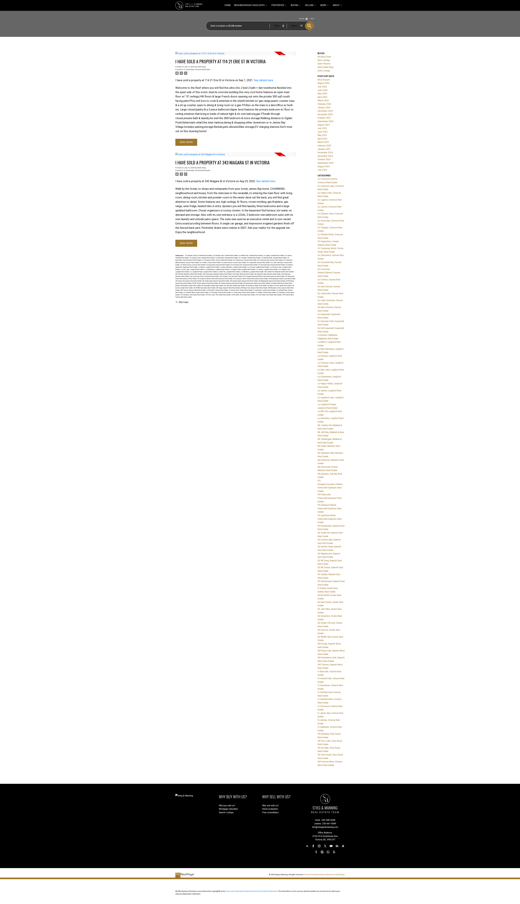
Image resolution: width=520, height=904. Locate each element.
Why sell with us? (270, 805)
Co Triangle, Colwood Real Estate (250, 258)
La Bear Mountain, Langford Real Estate (233, 267)
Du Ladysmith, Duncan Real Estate (258, 262)
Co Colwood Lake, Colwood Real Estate (225, 255)
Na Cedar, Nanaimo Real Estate (243, 274)
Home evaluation (270, 809)
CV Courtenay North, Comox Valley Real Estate (217, 260)
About (336, 5)
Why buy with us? (227, 805)
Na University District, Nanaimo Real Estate (204, 276)
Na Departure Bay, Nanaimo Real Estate (268, 274)
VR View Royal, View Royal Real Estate (269, 295)
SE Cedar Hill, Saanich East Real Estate (189, 281)
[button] (307, 846)
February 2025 (324, 145)
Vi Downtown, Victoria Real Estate (264, 290)
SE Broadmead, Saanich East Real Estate (282, 279)
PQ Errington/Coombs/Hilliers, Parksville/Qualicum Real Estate (264, 276)
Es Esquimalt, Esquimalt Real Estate (218, 265)
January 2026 (324, 107)
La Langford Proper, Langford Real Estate (203, 272)
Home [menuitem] (228, 5)
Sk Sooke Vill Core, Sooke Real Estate (280, 285)
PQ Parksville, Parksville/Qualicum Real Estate (329, 498)
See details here (263, 80)
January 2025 (324, 149)
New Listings (324, 60)
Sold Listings (324, 70)
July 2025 (322, 128)
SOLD (312, 19)
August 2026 (324, 83)
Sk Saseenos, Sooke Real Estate (256, 285)
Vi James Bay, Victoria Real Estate (197, 69)
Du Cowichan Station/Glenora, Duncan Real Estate (329, 272)
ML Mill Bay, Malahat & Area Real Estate (188, 274)
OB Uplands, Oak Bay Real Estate (231, 276)
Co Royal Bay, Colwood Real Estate (227, 258)
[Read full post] (235, 55)
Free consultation (270, 812)
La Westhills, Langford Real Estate (252, 272)
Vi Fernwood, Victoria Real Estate (220, 292)
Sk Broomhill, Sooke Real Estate (191, 285)
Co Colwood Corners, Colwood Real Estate (198, 255)
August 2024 (324, 166)
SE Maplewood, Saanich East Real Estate (272, 281)
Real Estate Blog (325, 67)
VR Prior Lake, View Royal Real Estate (218, 295)
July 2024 (322, 170)
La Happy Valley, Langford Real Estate (243, 269)
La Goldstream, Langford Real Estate (217, 269)
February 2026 (324, 104)
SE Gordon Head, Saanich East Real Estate (244, 281)
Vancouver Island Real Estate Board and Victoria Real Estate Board (251, 891)
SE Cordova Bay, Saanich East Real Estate (216, 281)
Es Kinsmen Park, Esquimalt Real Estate (244, 265)
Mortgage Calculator (228, 809)
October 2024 (324, 159)
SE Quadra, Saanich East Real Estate (231, 283)
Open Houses (324, 63)
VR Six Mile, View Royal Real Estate (243, 295)
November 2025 (325, 114)
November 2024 (325, 156)
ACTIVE (302, 19)
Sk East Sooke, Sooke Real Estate (212, 285)
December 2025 (325, 111)
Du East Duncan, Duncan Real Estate (234, 262)
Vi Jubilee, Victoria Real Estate (266, 292)
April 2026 (322, 97)
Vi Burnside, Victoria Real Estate (217, 290)
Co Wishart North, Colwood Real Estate (274, 258)
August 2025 (324, 125)
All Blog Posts (324, 56)
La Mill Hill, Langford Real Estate (229, 272)
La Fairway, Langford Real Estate (258, 267)
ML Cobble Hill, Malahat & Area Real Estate (279, 272)
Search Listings (226, 812)
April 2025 (322, 138)
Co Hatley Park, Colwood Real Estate (251, 255)
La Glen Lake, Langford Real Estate (192, 269)
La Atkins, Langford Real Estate (209, 267)
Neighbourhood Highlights (249, 5)
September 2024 (326, 163)
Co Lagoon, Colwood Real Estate (274, 255)
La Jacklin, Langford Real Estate (267, 269)
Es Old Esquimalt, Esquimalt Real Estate (272, 265)
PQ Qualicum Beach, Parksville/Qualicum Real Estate (215, 279)
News (323, 5)
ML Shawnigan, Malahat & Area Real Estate (217, 274)
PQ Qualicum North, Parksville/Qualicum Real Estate (251, 279)
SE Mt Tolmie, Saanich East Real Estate (205, 283)
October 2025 (324, 118)
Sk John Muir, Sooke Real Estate (234, 285)
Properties (277, 5)
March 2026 (323, 100)
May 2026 (322, 93)
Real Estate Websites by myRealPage (330, 875)
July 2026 (322, 86)
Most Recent (324, 79)
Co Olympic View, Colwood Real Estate (202, 258)
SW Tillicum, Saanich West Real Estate (193, 290)
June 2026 (323, 90)
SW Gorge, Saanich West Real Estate (228, 288)
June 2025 (323, 131)
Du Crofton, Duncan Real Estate (210, 262)
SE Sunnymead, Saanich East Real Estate (257, 283)
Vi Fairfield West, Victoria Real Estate (196, 292)
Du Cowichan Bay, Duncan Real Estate (270, 260)
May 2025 (322, 135)
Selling (309, 5)
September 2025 (326, 121)
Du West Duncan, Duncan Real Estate (193, 265)
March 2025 (323, 142)
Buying (294, 5)
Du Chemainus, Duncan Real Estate (245, 260)
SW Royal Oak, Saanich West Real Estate (254, 288)
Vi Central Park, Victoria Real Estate (241, 290)
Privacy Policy (309, 875)
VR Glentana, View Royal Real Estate (193, 295)
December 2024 (325, 152)
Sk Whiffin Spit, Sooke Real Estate (205, 288)
